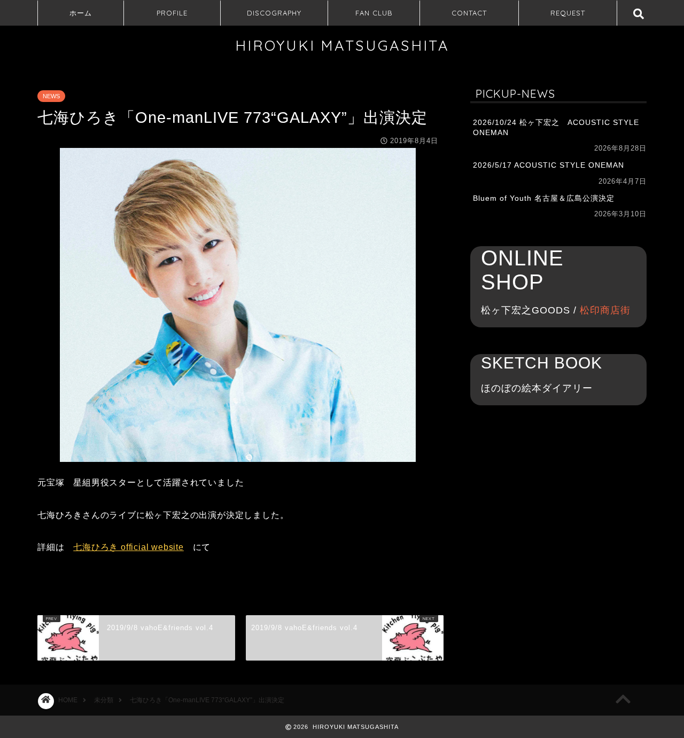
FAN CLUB (374, 13)
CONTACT (469, 13)
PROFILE (172, 13)
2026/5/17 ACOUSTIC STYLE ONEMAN (548, 165)
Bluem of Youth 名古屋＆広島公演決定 (544, 198)
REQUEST (567, 13)
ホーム (80, 13)
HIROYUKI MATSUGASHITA (342, 45)
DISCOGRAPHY (274, 13)
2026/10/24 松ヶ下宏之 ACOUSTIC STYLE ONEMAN (556, 128)
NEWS (51, 96)
